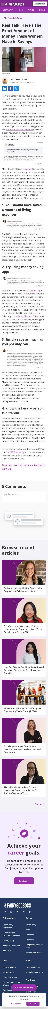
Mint (26, 316)
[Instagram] (11, 911)
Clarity (20, 316)
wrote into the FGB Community (20, 129)
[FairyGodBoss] (17, 905)
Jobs (21, 9)
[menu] (3, 2)
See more (39, 804)
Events (42, 9)
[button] (4, 88)
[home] (14, 5)
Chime (36, 316)
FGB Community (16, 452)
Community (8, 9)
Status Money (33, 290)
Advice (31, 9)
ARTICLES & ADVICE (13, 18)
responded (28, 169)
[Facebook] (5, 911)
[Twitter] (17, 911)
